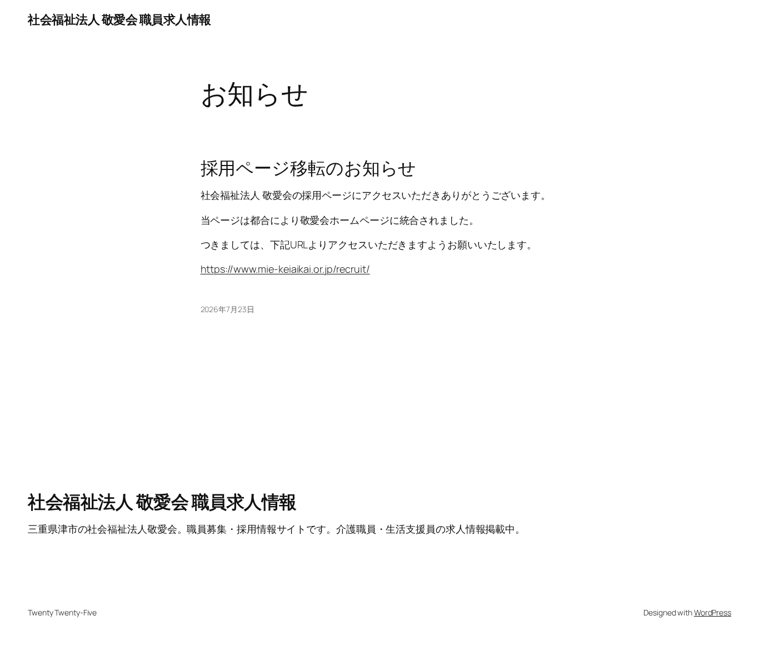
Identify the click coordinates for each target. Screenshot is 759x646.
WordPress (712, 612)
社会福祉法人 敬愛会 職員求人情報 (119, 19)
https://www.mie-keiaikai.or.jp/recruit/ (285, 269)
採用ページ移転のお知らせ (309, 168)
